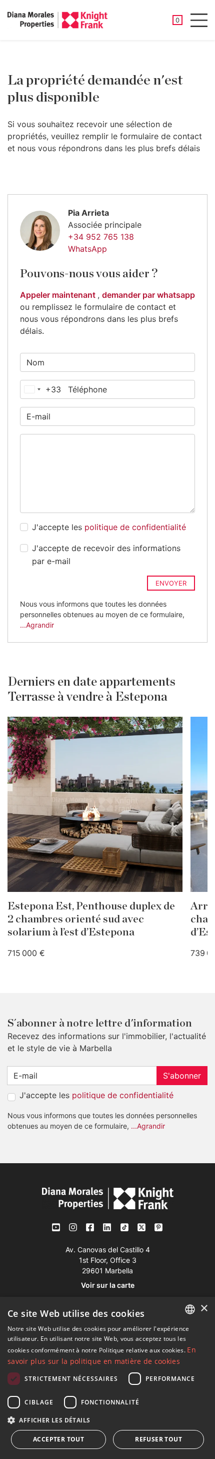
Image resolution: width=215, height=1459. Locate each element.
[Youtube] (56, 1227)
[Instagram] (73, 1227)
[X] (141, 1227)
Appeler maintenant (59, 295)
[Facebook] (90, 1227)
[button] (108, 1420)
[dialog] (107, 1378)
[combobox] (40, 389)
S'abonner (182, 1076)
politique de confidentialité (135, 527)
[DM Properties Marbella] (58, 20)
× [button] (204, 1308)
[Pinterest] (158, 1227)
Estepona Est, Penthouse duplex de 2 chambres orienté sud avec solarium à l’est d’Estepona (91, 919)
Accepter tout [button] (58, 1439)
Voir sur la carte (107, 1285)
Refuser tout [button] (158, 1439)
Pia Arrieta (88, 213)
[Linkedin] (107, 1227)
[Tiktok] (124, 1227)
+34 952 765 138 (101, 237)
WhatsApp (87, 249)
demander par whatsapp (148, 295)
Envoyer (171, 583)
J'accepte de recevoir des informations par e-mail (106, 554)
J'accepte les (109, 527)
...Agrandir (37, 625)
